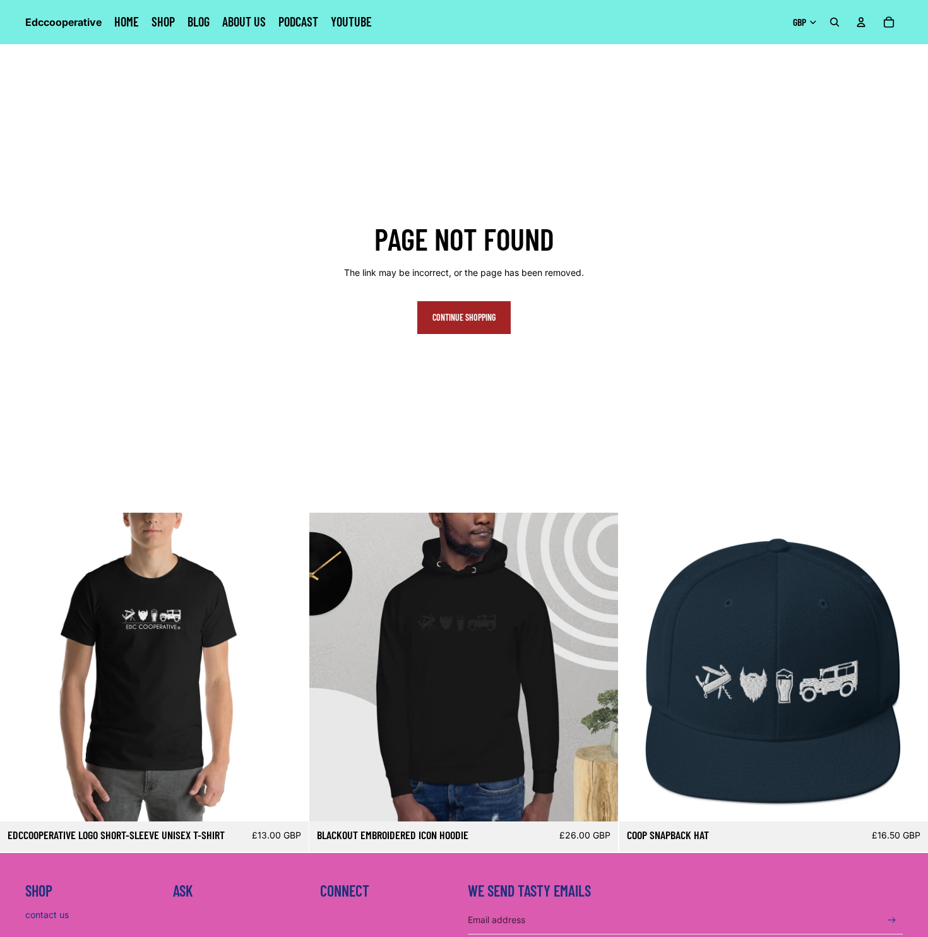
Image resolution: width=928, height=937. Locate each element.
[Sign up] (892, 920)
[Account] (861, 22)
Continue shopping (464, 317)
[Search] (834, 22)
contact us (47, 914)
